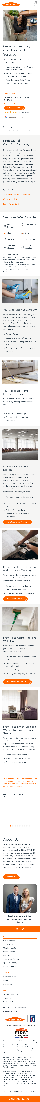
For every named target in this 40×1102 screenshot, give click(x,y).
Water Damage (9, 941)
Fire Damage (8, 944)
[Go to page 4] (18, 826)
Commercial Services (13, 199)
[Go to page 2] (13, 826)
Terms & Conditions (10, 994)
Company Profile (9, 977)
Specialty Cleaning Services (16, 194)
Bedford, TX (25, 131)
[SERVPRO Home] (11, 4)
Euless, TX (15, 131)
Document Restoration (27, 264)
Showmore (7, 185)
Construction (8, 955)
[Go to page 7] (25, 826)
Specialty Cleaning (10, 963)
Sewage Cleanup (9, 257)
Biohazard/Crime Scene (26, 257)
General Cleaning (10, 966)
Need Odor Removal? (15, 599)
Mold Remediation (12, 204)
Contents (6, 272)
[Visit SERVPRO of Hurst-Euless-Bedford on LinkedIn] (17, 929)
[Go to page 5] (20, 826)
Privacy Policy (8, 998)
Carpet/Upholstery (18, 262)
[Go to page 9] (29, 826)
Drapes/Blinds (8, 267)
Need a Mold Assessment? (17, 682)
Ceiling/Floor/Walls (10, 264)
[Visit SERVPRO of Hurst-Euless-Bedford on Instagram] (22, 928)
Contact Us (7, 984)
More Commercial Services (17, 522)
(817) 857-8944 (13, 108)
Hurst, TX (6, 131)
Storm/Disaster (9, 952)
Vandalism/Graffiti (24, 269)
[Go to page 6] (22, 826)
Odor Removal (20, 267)
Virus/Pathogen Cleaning (12, 260)
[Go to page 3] (15, 826)
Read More (11, 877)
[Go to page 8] (27, 826)
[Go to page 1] (10, 826)
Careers (6, 980)
